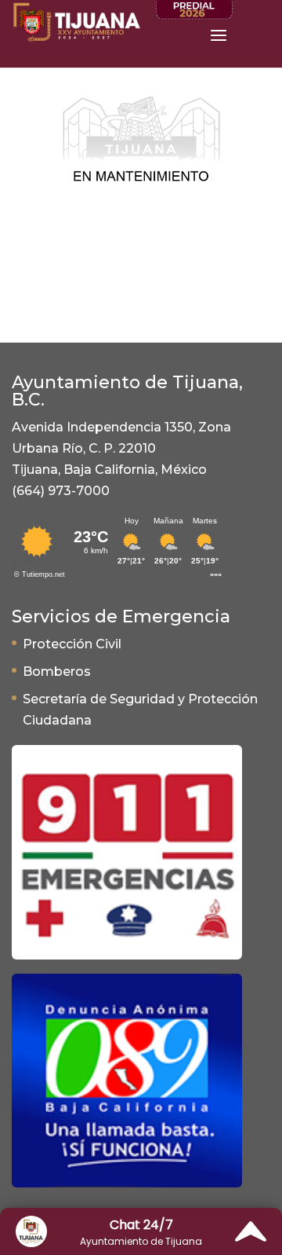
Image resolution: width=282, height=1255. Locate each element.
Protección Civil (72, 644)
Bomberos (57, 671)
